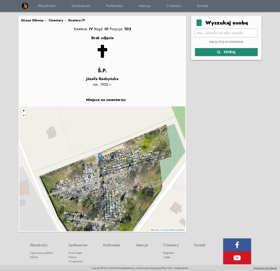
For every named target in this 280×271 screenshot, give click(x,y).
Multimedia (114, 6)
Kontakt (202, 6)
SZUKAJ (229, 52)
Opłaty (166, 257)
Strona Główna (32, 20)
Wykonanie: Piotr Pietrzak (265, 268)
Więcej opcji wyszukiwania (226, 42)
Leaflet (156, 229)
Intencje (145, 6)
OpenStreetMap (168, 229)
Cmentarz (174, 6)
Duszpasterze (76, 261)
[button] (100, 157)
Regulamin (168, 253)
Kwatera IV (76, 20)
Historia (72, 257)
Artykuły (34, 257)
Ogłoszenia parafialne (41, 253)
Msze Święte (75, 253)
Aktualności (47, 6)
